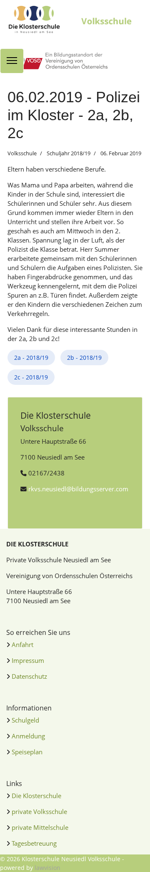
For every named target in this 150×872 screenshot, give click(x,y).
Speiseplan (27, 752)
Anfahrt (22, 644)
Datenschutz (29, 676)
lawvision (47, 868)
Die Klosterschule (36, 795)
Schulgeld (25, 720)
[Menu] (12, 60)
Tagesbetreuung (34, 843)
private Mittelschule (40, 827)
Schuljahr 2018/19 (68, 153)
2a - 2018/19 (31, 357)
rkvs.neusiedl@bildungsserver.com (78, 489)
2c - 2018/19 (31, 377)
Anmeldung (28, 736)
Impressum (28, 660)
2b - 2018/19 (84, 357)
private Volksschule (39, 811)
